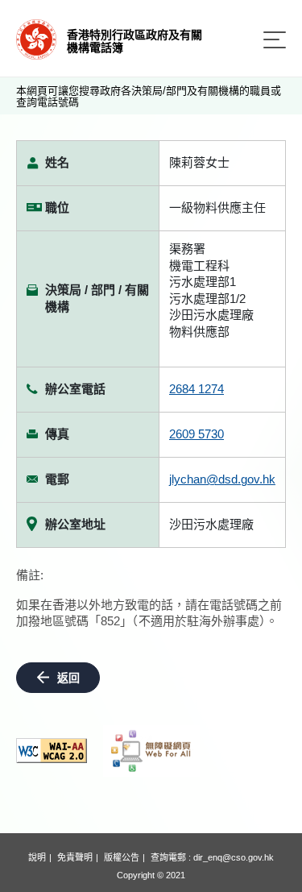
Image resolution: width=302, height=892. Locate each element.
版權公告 (121, 857)
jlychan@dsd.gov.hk (222, 479)
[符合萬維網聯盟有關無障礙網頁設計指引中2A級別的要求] (51, 750)
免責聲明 (75, 857)
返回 (68, 677)
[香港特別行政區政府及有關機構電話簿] (36, 38)
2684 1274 (196, 389)
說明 (37, 857)
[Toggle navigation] (274, 39)
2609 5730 (196, 434)
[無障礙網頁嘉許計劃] (151, 751)
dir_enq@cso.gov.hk (233, 857)
